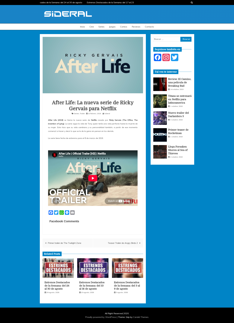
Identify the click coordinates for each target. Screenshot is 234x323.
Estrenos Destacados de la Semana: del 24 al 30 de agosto (52, 2)
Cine (92, 26)
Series (101, 26)
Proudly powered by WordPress (101, 317)
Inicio (82, 26)
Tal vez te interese (166, 71)
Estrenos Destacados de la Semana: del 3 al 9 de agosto (127, 285)
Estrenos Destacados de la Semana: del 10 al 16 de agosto (92, 285)
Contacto (149, 26)
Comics (123, 26)
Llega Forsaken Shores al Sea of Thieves (178, 150)
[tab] (165, 71)
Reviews (136, 26)
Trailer (82, 113)
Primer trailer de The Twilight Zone (64, 243)
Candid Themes (140, 317)
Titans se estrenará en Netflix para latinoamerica (179, 99)
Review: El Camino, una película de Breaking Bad (179, 82)
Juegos (112, 26)
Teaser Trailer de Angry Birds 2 (123, 243)
